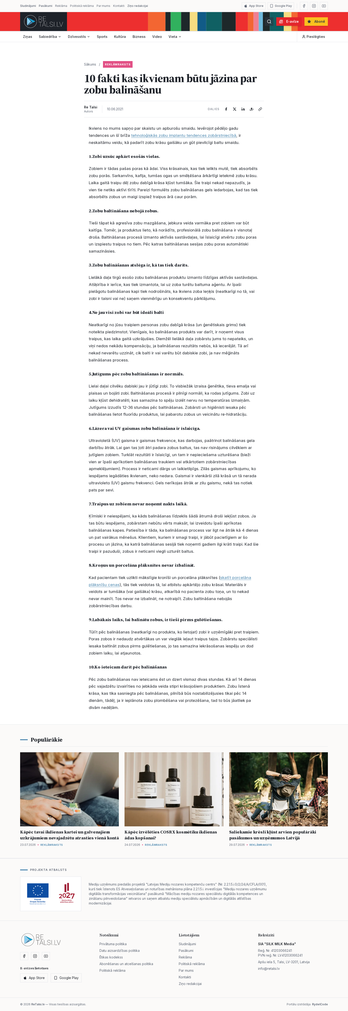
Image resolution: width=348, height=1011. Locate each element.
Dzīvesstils (77, 37)
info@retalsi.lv (269, 968)
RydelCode (320, 1004)
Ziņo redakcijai (137, 6)
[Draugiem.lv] (251, 109)
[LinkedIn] (243, 109)
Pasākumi (45, 6)
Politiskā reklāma (82, 6)
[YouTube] (324, 6)
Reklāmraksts (118, 64)
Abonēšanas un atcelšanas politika (126, 964)
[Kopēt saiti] (260, 109)
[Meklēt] (269, 21)
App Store (256, 6)
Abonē (319, 21)
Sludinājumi (28, 6)
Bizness (139, 37)
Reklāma (61, 6)
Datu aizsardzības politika (119, 951)
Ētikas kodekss (111, 957)
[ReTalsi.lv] (43, 21)
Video (157, 37)
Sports (102, 37)
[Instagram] (314, 6)
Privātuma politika (113, 944)
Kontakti (119, 6)
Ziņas (27, 37)
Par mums (103, 6)
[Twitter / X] (234, 109)
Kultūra (120, 37)
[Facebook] (304, 6)
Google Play (283, 6)
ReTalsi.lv (38, 1004)
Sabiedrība (48, 37)
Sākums (90, 64)
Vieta (173, 37)
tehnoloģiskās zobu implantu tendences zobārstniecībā (183, 135)
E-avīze (292, 21)
